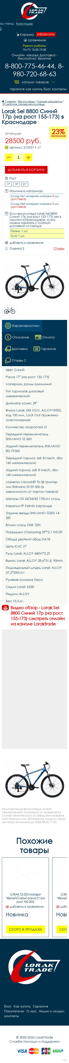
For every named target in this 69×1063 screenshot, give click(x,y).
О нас (31, 1011)
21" (25, 184)
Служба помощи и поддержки (34, 1041)
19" (17, 184)
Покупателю (14, 1011)
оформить (46, 34)
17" (8, 184)
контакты (59, 89)
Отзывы (59, 248)
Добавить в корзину (26, 170)
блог (47, 89)
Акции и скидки (51, 1011)
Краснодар (24, 23)
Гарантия (17, 89)
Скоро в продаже (25, 929)
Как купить (34, 89)
